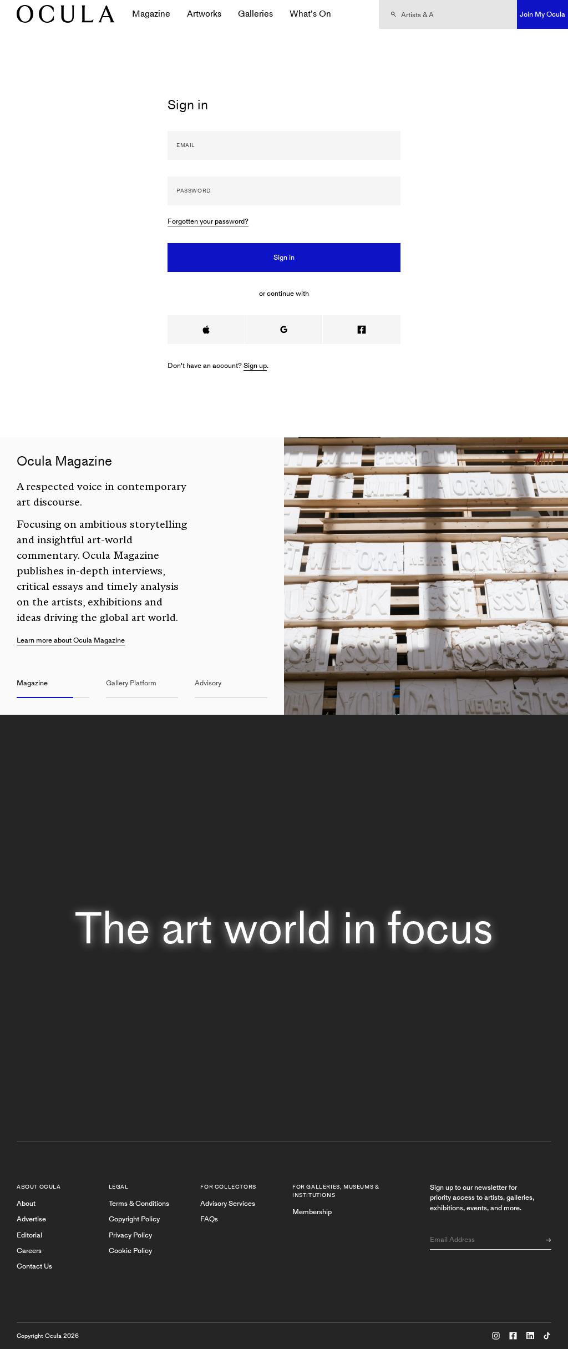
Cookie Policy (130, 1250)
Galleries (255, 13)
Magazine (151, 13)
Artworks (204, 13)
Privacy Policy (130, 1235)
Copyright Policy (134, 1219)
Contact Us (34, 1266)
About (26, 1203)
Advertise (31, 1219)
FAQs (209, 1219)
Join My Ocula (542, 14)
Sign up (255, 365)
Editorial (29, 1235)
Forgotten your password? (208, 221)
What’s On (310, 13)
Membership (312, 1211)
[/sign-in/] (61, 15)
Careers (29, 1250)
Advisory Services (227, 1203)
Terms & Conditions (139, 1203)
